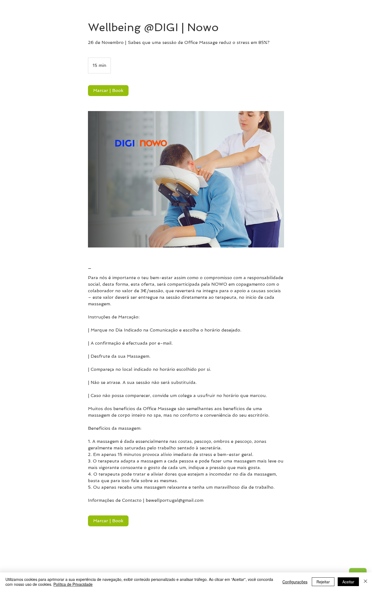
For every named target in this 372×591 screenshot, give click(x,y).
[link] (108, 90)
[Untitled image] (186, 179)
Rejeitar (323, 581)
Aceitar (348, 581)
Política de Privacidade (73, 584)
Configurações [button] (294, 581)
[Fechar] (365, 582)
